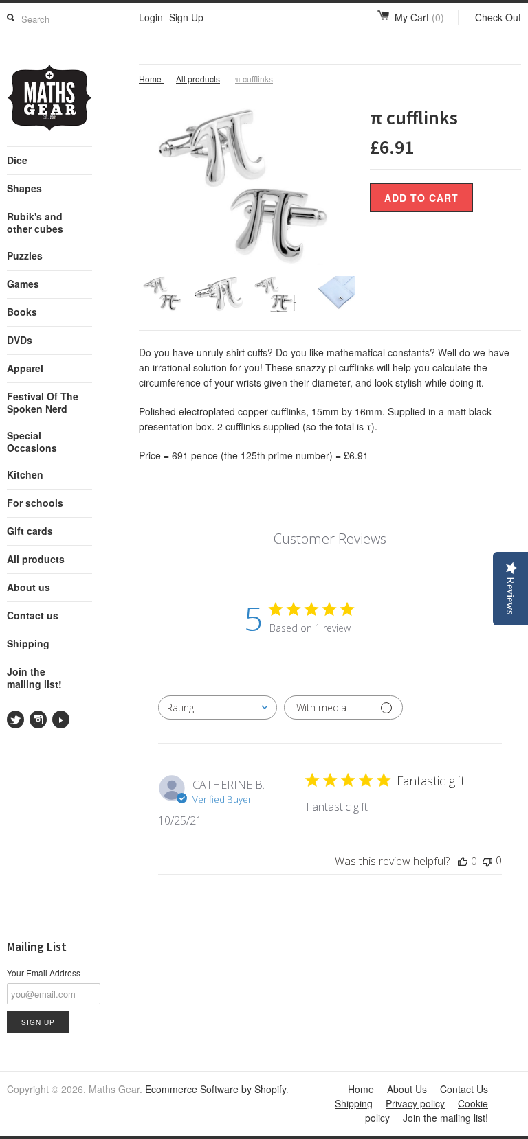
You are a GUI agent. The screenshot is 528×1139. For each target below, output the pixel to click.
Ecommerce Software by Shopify (215, 1089)
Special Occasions (32, 441)
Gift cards (30, 531)
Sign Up (186, 17)
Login (151, 17)
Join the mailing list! (34, 678)
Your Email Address (43, 972)
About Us (407, 1089)
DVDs (19, 340)
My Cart (419, 17)
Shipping (28, 643)
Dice (17, 160)
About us (28, 587)
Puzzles (25, 255)
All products (36, 559)
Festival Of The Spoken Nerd (42, 402)
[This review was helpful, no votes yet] (463, 861)
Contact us (32, 615)
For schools (35, 502)
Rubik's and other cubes (35, 222)
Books (22, 312)
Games (23, 283)
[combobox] (217, 707)
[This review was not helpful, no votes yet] (487, 860)
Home (361, 1089)
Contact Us (464, 1089)
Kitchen (25, 474)
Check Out (498, 17)
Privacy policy (415, 1103)
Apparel (25, 368)
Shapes (24, 188)
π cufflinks (254, 78)
